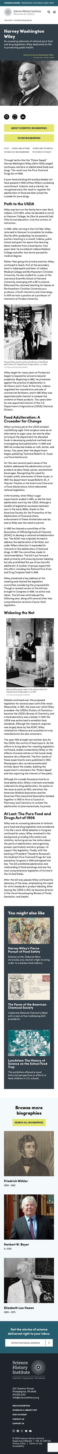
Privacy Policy (19, 1444)
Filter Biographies (29, 138)
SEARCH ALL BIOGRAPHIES (29, 1122)
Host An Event (19, 1414)
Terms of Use (35, 1444)
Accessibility (18, 1446)
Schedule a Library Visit (24, 1410)
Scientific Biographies (23, 20)
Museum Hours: (12, 3)
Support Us (18, 1423)
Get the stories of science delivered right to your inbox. (29, 1331)
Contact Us (18, 1419)
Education (9, 20)
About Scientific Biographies (29, 128)
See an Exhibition (21, 1405)
